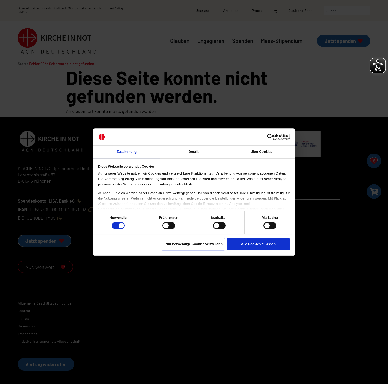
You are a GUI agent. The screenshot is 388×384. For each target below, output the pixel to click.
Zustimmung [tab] (127, 152)
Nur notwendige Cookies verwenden (194, 244)
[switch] (168, 225)
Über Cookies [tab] (261, 152)
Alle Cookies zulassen (258, 244)
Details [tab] (194, 152)
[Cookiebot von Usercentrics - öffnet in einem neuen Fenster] (270, 137)
